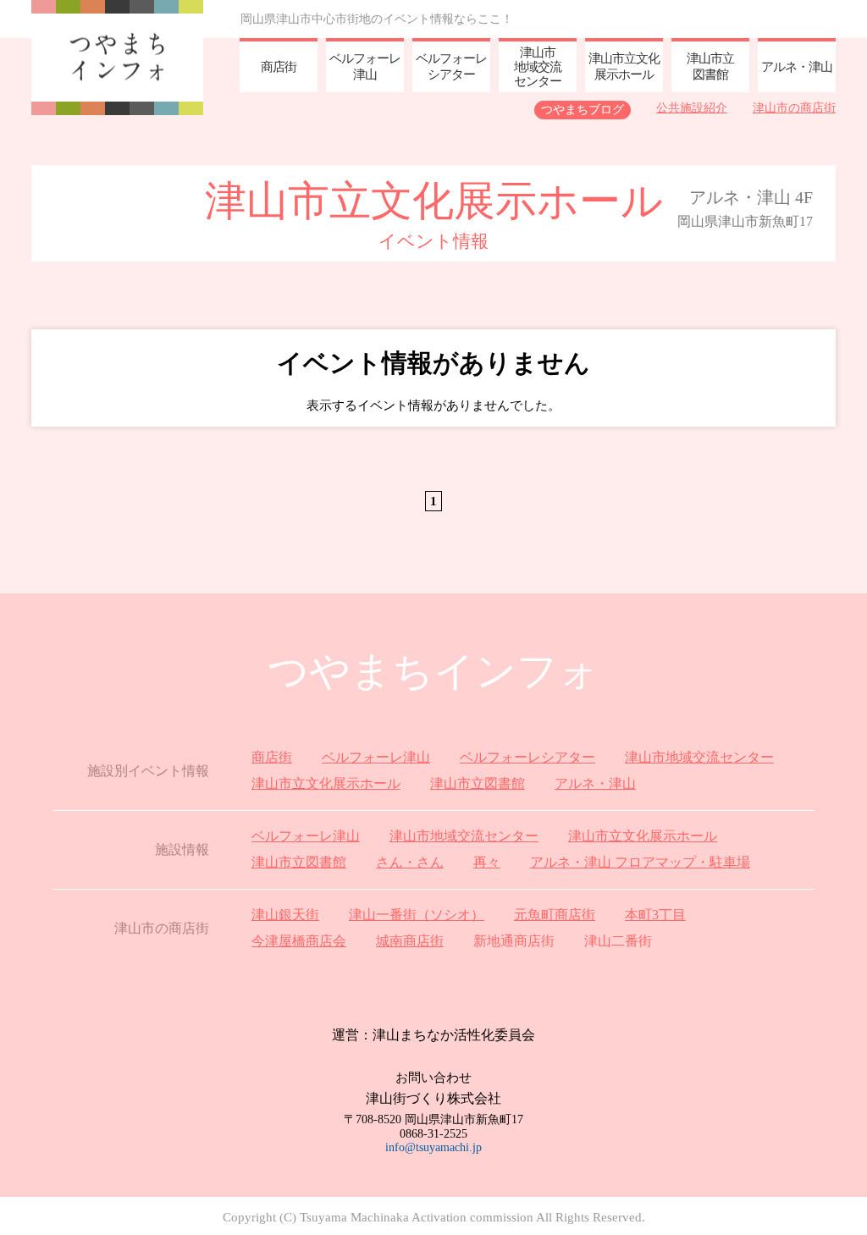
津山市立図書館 (477, 783)
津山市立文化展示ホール (325, 783)
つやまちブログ (582, 109)
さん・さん (410, 862)
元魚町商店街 (554, 914)
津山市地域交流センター (699, 757)
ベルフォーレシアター (527, 757)
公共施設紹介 (691, 108)
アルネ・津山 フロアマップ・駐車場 (640, 862)
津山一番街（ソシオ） (416, 914)
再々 (486, 862)
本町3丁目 (655, 914)
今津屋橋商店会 (298, 941)
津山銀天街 (285, 914)
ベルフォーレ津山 (376, 757)
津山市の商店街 (794, 108)
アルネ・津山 (595, 783)
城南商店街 (410, 941)
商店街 (271, 757)
